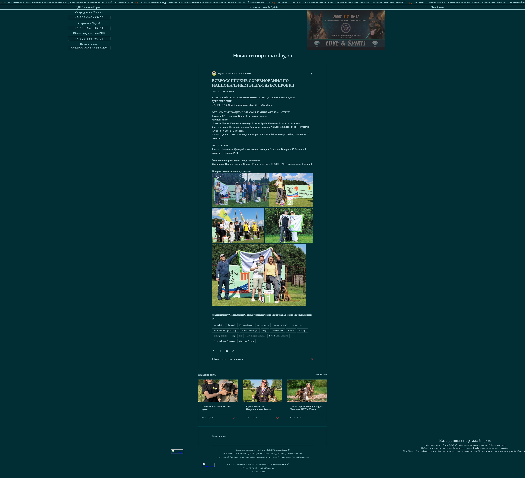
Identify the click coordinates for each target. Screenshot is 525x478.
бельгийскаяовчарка (250, 331)
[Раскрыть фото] (240, 190)
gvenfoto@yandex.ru (266, 468)
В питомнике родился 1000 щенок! (216, 408)
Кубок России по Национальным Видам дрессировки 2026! (258, 408)
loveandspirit (219, 325)
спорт (264, 331)
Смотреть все (321, 374)
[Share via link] (233, 350)
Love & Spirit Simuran (256, 336)
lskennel (231, 325)
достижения (296, 325)
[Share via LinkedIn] (226, 350)
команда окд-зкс (220, 336)
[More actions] (311, 73)
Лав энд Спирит (246, 325)
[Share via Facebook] (213, 350)
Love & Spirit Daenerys (278, 336)
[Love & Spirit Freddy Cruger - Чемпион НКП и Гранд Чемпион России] (307, 391)
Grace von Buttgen (246, 341)
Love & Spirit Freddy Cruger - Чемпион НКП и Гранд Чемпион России (306, 408)
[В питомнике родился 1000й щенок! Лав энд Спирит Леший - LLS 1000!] (218, 391)
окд (233, 336)
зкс (240, 336)
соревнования (277, 331)
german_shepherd (280, 325)
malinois (291, 331)
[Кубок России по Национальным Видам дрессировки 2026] (262, 391)
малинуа (302, 331)
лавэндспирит (263, 325)
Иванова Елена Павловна (224, 341)
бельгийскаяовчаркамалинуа (225, 331)
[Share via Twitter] (220, 350)
